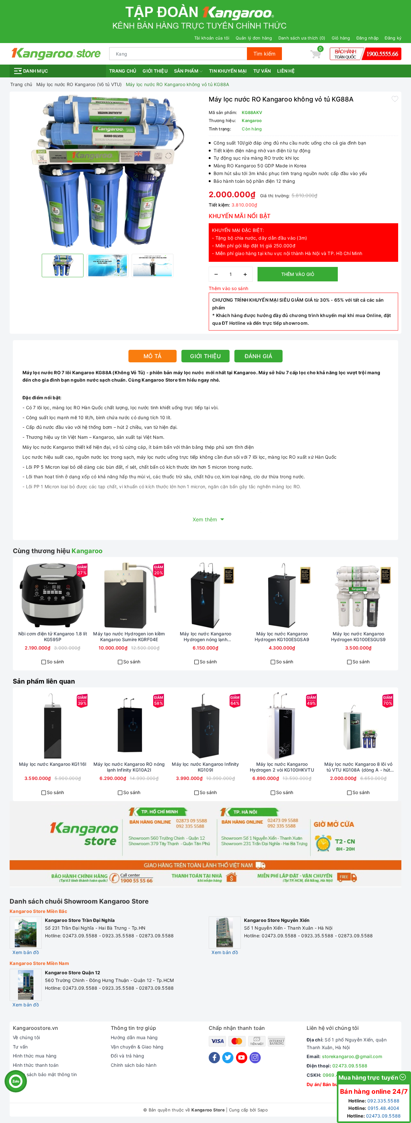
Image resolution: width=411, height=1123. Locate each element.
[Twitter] (227, 1057)
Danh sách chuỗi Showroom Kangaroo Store (79, 901)
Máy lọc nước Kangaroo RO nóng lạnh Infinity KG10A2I (129, 767)
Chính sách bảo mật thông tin (45, 1074)
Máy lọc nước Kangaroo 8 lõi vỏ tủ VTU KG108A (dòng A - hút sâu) (358, 767)
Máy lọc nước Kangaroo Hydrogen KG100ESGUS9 (358, 636)
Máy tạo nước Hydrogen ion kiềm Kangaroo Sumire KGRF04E (129, 636)
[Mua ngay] (29, 595)
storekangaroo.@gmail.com (352, 1056)
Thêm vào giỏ (297, 274)
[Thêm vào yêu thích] (395, 98)
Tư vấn (262, 71)
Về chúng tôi (26, 1037)
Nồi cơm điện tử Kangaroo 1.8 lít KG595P (52, 636)
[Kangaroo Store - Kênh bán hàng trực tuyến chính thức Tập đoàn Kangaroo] (56, 53)
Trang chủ (122, 71)
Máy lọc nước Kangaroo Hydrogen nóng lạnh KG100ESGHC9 (205, 636)
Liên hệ (286, 71)
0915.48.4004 (383, 1108)
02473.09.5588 (349, 1065)
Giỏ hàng (341, 37)
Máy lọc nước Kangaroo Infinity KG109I (205, 767)
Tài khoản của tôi (211, 37)
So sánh (55, 661)
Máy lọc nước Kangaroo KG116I (52, 764)
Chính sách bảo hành (133, 1065)
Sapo (263, 1109)
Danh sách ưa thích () (302, 37)
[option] (107, 172)
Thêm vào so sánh (228, 288)
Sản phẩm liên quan (44, 681)
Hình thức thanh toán (35, 1065)
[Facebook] (214, 1057)
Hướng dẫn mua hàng (134, 1037)
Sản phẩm (186, 71)
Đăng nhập (367, 37)
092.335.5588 (383, 1100)
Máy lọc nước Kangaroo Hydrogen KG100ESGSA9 (282, 636)
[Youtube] (241, 1057)
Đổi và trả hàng (127, 1055)
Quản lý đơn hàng (254, 37)
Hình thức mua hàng (35, 1055)
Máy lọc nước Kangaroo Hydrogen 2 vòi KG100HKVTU (282, 767)
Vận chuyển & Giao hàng (137, 1046)
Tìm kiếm (264, 53)
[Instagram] (255, 1057)
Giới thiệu (155, 71)
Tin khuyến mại (228, 71)
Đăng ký (393, 37)
